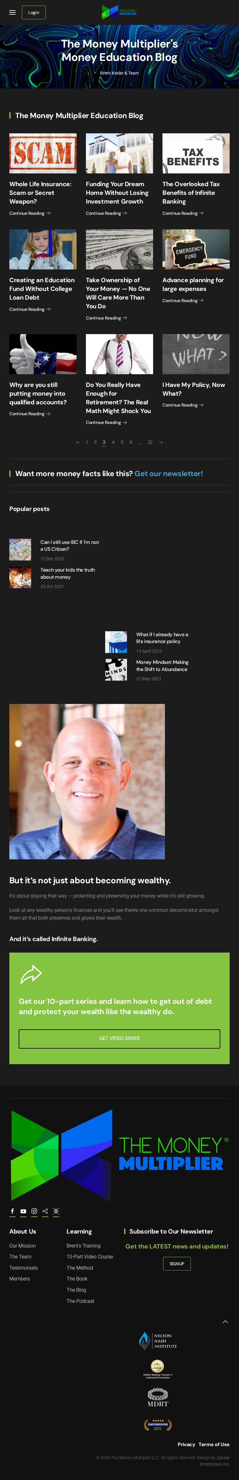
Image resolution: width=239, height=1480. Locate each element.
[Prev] (78, 442)
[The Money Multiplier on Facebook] (12, 1214)
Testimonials (23, 1268)
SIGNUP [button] (177, 1263)
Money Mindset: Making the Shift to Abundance (162, 665)
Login (33, 12)
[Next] (160, 442)
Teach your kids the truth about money (67, 573)
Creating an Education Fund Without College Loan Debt (42, 288)
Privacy (186, 1444)
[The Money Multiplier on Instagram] (34, 1214)
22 (150, 442)
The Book (77, 1279)
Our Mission (22, 1246)
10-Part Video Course (90, 1257)
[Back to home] (120, 12)
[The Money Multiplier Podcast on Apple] (56, 1214)
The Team (20, 1257)
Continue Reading (27, 213)
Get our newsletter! (168, 473)
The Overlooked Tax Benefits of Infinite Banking (191, 192)
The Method (80, 1268)
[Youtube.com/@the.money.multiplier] (23, 1214)
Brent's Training (84, 1246)
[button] (12, 12)
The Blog (76, 1290)
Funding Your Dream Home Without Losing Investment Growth (117, 192)
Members (19, 1279)
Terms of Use (214, 1444)
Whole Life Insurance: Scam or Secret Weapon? (40, 192)
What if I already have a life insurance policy (162, 638)
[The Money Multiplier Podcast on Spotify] (45, 1214)
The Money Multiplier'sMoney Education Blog (119, 50)
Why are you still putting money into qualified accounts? (38, 393)
